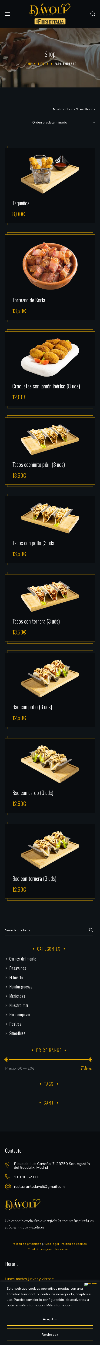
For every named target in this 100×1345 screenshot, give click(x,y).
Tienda (43, 63)
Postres (15, 1024)
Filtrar (87, 1068)
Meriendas (17, 996)
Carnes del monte (23, 958)
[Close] (91, 1284)
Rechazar (50, 1334)
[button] (92, 14)
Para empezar (20, 1014)
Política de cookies (74, 1243)
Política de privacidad (26, 1243)
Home (27, 63)
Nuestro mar (19, 1005)
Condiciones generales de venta (50, 1249)
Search (87, 931)
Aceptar (50, 1319)
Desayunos (17, 968)
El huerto (16, 977)
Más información (59, 1305)
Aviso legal (51, 1243)
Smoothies (17, 1033)
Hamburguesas (21, 986)
